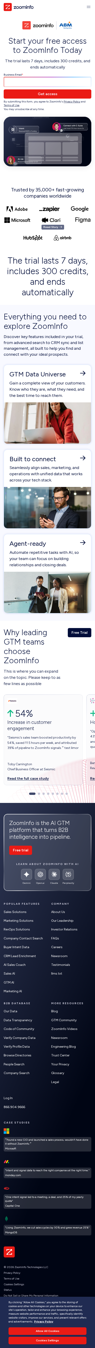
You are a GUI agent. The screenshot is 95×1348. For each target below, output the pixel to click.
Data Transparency (18, 1020)
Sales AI (9, 973)
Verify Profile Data (17, 1047)
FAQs (55, 938)
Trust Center (60, 1055)
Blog (54, 1011)
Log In (8, 1098)
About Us (58, 912)
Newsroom (59, 956)
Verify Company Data (20, 1038)
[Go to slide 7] (62, 794)
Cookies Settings (14, 1284)
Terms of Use (11, 105)
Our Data (10, 1011)
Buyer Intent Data (16, 947)
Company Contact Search (23, 938)
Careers (56, 947)
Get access (47, 94)
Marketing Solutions (18, 921)
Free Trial (79, 632)
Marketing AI (13, 991)
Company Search (17, 1073)
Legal (55, 1082)
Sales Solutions (15, 912)
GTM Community (64, 1020)
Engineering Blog (63, 1047)
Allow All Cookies (47, 1331)
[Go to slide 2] (39, 794)
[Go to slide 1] (32, 794)
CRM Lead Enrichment (20, 956)
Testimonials (60, 965)
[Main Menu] (88, 7)
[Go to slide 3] (43, 794)
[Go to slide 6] (57, 794)
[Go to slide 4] (48, 794)
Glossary (57, 1073)
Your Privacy (60, 1064)
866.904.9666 (14, 1107)
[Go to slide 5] (53, 794)
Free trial (20, 850)
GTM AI (9, 982)
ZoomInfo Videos (64, 1029)
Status (8, 1289)
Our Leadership (62, 921)
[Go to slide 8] (66, 794)
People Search (14, 1064)
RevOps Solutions (17, 929)
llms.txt (56, 973)
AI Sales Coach (15, 965)
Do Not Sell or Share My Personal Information (31, 1295)
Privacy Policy (72, 101)
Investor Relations (64, 929)
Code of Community (19, 1029)
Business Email (13, 74)
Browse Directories (17, 1055)
